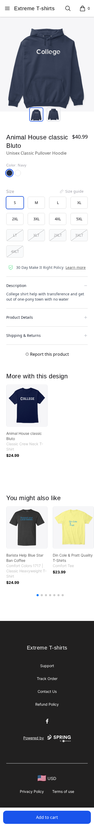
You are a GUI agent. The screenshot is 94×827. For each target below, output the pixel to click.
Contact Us (47, 691)
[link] (27, 405)
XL (79, 202)
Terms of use (63, 791)
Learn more (76, 267)
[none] (71, 191)
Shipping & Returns (23, 335)
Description (16, 285)
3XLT (79, 235)
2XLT (58, 235)
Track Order (47, 678)
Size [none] (10, 191)
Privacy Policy (32, 791)
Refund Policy (47, 704)
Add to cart (47, 817)
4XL (58, 218)
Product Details (19, 317)
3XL (36, 218)
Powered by (33, 738)
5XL (79, 218)
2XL (15, 218)
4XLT (15, 251)
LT (15, 235)
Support (47, 665)
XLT (36, 235)
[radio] (15, 203)
